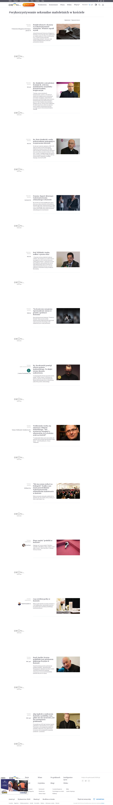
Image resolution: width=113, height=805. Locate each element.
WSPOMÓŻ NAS (100, 799)
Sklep (43, 1)
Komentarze (53, 5)
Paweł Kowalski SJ (26, 603)
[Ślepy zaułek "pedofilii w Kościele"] (68, 547)
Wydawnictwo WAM (24, 799)
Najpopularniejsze (75, 20)
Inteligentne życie (68, 779)
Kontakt (31, 803)
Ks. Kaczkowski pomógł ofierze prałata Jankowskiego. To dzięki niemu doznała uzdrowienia (42, 369)
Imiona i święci (42, 793)
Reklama (42, 803)
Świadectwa (42, 791)
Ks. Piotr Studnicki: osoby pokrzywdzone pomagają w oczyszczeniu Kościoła (44, 141)
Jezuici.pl (12, 799)
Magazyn (16, 1)
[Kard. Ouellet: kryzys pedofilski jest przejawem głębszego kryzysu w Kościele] (68, 664)
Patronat (57, 803)
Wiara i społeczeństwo (25, 366)
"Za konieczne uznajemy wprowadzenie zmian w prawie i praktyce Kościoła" (42, 311)
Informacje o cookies (50, 803)
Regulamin (16, 803)
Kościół (29, 26)
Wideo (69, 5)
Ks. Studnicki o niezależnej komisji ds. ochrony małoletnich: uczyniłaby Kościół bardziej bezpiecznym (43, 86)
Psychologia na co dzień (58, 791)
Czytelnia (41, 783)
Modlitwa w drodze (24, 1)
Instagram (103, 1)
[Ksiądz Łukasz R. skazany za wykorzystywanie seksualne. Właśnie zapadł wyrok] (68, 31)
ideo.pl (102, 803)
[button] (96, 5)
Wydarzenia (42, 5)
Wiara (62, 5)
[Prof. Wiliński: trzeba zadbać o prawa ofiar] (68, 259)
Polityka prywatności (24, 803)
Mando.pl (36, 799)
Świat (27, 777)
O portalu (11, 803)
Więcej (76, 5)
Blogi (32, 1)
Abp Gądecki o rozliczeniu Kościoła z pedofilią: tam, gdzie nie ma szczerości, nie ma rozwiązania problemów (44, 717)
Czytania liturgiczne (57, 789)
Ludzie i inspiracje (70, 791)
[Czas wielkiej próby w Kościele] (68, 606)
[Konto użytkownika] (103, 5)
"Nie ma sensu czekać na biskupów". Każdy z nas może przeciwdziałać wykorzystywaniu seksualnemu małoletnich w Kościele (43, 488)
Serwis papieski (28, 789)
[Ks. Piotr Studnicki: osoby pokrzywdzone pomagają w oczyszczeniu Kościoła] (68, 146)
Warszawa (84, 4)
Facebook (98, 1)
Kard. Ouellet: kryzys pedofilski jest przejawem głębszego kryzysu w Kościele (43, 660)
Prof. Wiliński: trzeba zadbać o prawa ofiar (41, 253)
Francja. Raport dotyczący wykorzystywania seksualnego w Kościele (43, 198)
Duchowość (41, 789)
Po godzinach (55, 777)
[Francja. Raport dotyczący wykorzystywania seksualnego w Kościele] (68, 203)
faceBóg (37, 1)
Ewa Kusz (28, 545)
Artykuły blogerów (29, 791)
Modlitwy (55, 793)
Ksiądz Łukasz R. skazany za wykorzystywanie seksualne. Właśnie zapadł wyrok (43, 27)
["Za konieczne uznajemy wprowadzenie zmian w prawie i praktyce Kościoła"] (68, 316)
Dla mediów (36, 803)
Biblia (10, 1)
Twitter (101, 1)
